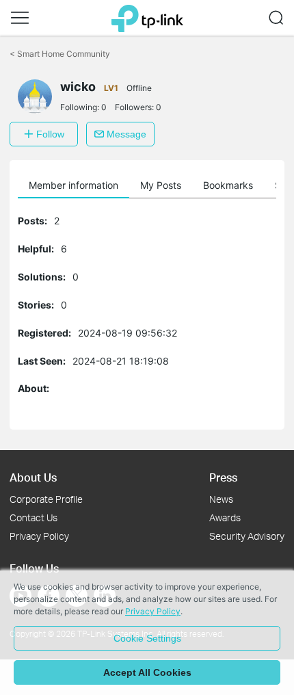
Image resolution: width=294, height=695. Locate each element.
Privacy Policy (39, 536)
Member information (73, 185)
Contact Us (33, 517)
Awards (225, 517)
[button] (20, 18)
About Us (33, 477)
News (221, 499)
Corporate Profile (46, 499)
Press (223, 477)
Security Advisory (246, 536)
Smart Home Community (60, 54)
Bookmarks (228, 185)
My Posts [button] (160, 185)
